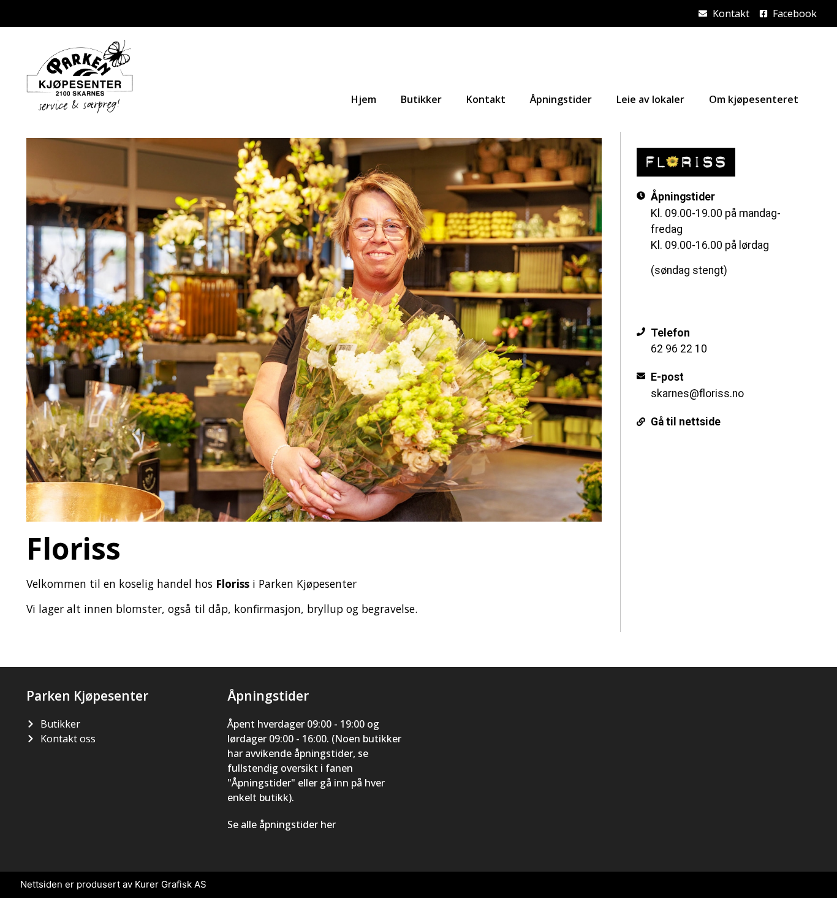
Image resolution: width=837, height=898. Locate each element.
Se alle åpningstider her (281, 824)
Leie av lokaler (650, 99)
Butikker (421, 99)
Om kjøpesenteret (753, 99)
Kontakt (486, 99)
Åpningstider (561, 99)
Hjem (363, 99)
